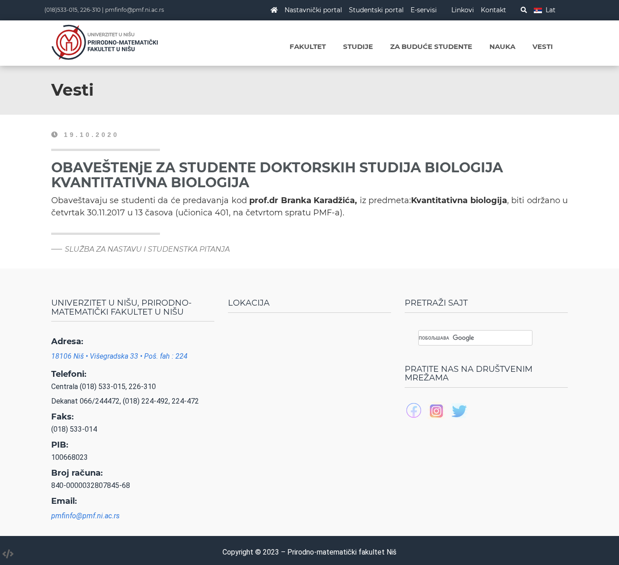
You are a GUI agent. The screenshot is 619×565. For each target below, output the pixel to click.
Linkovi (462, 10)
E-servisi (424, 10)
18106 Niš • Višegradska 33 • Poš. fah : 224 (119, 356)
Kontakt (493, 10)
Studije (358, 46)
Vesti (542, 46)
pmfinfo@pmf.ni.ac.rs (134, 9)
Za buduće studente (431, 46)
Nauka (502, 46)
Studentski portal (376, 10)
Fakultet (308, 46)
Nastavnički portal (313, 10)
